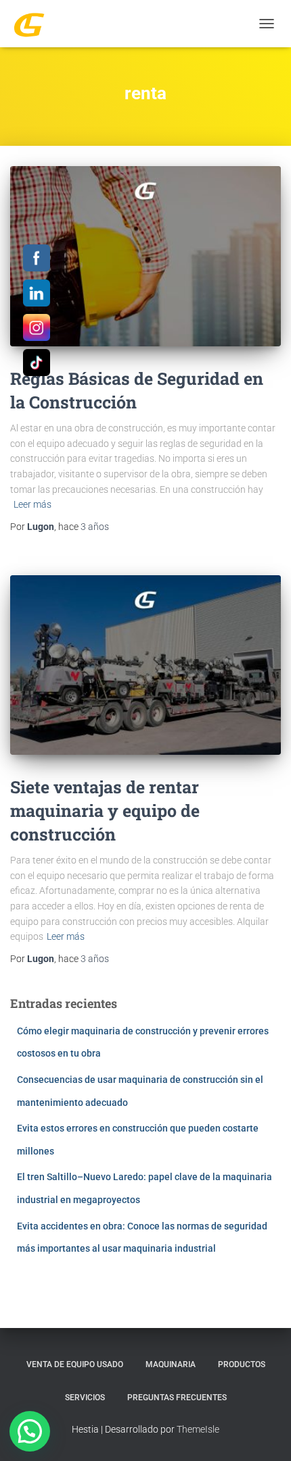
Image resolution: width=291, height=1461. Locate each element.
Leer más (32, 504)
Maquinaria (171, 1364)
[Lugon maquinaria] (34, 24)
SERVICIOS (85, 1397)
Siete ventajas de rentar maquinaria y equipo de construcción (105, 810)
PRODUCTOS (241, 1364)
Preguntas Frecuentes (177, 1397)
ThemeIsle (198, 1429)
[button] (29, 1431)
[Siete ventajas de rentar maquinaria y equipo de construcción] (145, 665)
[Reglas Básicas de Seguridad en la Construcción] (145, 256)
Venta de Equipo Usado (74, 1364)
